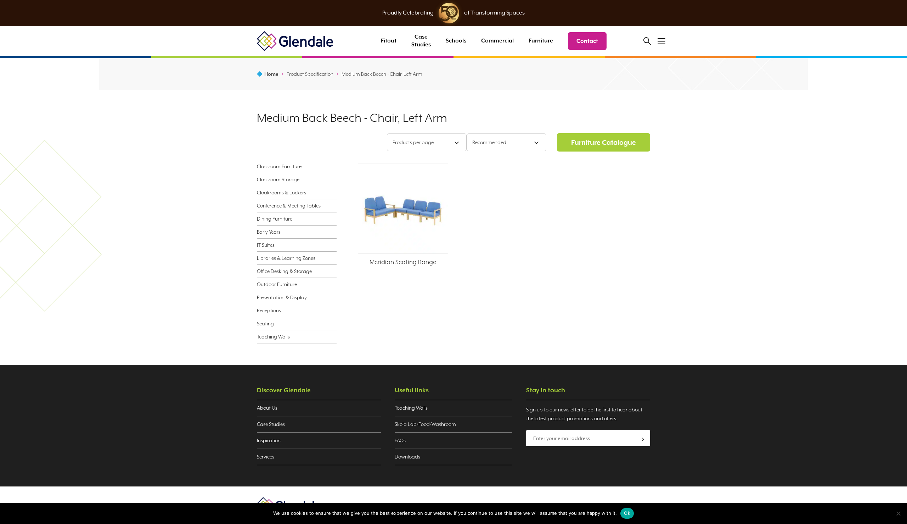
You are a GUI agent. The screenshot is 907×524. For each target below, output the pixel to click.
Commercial (497, 41)
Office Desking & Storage (284, 271)
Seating (265, 323)
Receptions (269, 310)
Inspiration (269, 440)
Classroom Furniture (279, 166)
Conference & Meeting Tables (289, 206)
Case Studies (421, 41)
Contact (587, 41)
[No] (898, 513)
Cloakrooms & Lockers (281, 192)
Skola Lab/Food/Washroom (425, 424)
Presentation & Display (282, 297)
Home (271, 74)
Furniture (541, 41)
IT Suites (266, 245)
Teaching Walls (273, 337)
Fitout (388, 41)
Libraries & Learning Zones (286, 258)
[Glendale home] (295, 41)
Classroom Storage (278, 179)
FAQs (400, 440)
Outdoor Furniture (277, 284)
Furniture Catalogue (603, 142)
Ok (627, 513)
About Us (267, 408)
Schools (456, 41)
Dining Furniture (274, 219)
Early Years (269, 232)
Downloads (407, 457)
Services (265, 457)
